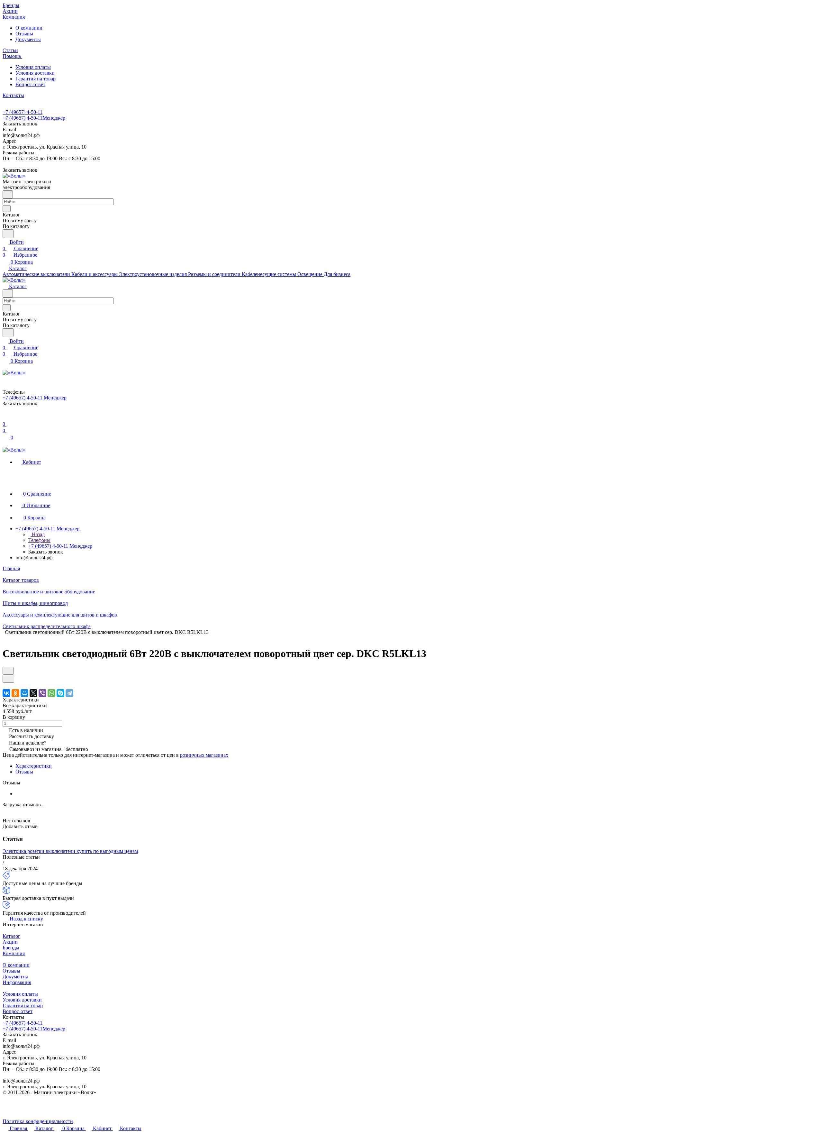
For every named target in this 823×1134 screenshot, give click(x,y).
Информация (17, 982)
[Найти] (8, 233)
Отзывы (24, 33)
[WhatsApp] (51, 693)
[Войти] (5, 417)
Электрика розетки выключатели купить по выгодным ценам (70, 851)
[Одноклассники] (15, 693)
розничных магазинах (204, 755)
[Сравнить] (8, 679)
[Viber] (42, 693)
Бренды (11, 947)
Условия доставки (35, 73)
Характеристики (33, 766)
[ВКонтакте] (6, 693)
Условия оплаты (33, 67)
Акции (10, 942)
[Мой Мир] (24, 693)
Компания (14, 953)
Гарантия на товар (35, 78)
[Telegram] (69, 693)
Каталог (11, 936)
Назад (38, 534)
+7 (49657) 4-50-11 (22, 112)
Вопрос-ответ (30, 84)
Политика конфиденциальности (38, 1121)
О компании (28, 28)
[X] (33, 693)
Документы (28, 39)
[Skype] (60, 693)
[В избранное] (8, 671)
